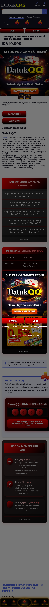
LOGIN (36, 321)
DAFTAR (13, 321)
